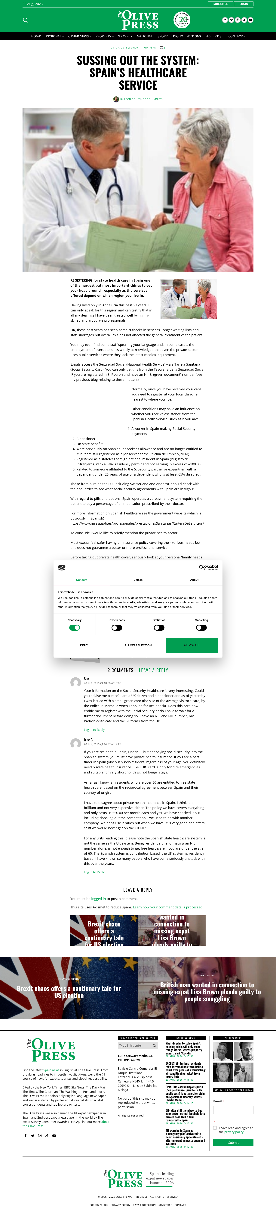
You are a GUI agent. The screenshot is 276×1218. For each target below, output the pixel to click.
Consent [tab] (81, 579)
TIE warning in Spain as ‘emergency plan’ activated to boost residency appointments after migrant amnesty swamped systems (185, 1137)
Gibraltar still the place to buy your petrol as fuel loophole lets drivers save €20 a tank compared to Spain (185, 1115)
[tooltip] (225, 20)
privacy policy (234, 1132)
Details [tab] (138, 579)
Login (244, 4)
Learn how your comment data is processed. (168, 907)
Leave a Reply (153, 670)
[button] (154, 1045)
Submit (233, 1142)
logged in (98, 898)
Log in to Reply (94, 730)
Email (218, 1101)
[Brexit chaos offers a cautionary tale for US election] (104, 930)
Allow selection (138, 645)
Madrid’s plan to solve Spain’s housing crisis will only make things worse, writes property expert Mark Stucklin (184, 1048)
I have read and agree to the (236, 1130)
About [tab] (194, 579)
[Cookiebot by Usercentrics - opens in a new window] (202, 567)
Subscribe (220, 4)
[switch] (117, 628)
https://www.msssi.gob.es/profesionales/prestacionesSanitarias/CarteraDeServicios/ (137, 523)
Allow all (192, 645)
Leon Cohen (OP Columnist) (143, 99)
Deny (84, 645)
